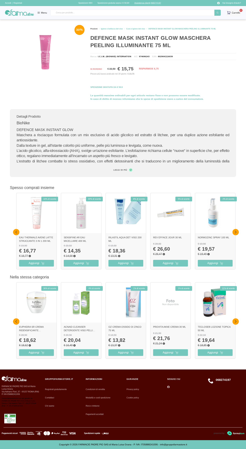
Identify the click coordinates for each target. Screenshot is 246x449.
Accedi (8, 3)
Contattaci (49, 398)
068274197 (156, 3)
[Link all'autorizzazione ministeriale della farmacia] (10, 419)
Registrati (17, 3)
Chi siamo (49, 406)
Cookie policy (133, 398)
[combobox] (136, 13)
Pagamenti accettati (95, 414)
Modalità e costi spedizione (98, 398)
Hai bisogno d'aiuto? (231, 3)
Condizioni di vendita (95, 389)
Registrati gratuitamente (56, 389)
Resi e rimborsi (92, 406)
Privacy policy (133, 389)
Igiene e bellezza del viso (112, 29)
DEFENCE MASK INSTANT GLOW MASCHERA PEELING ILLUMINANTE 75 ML (182, 29)
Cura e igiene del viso (135, 29)
